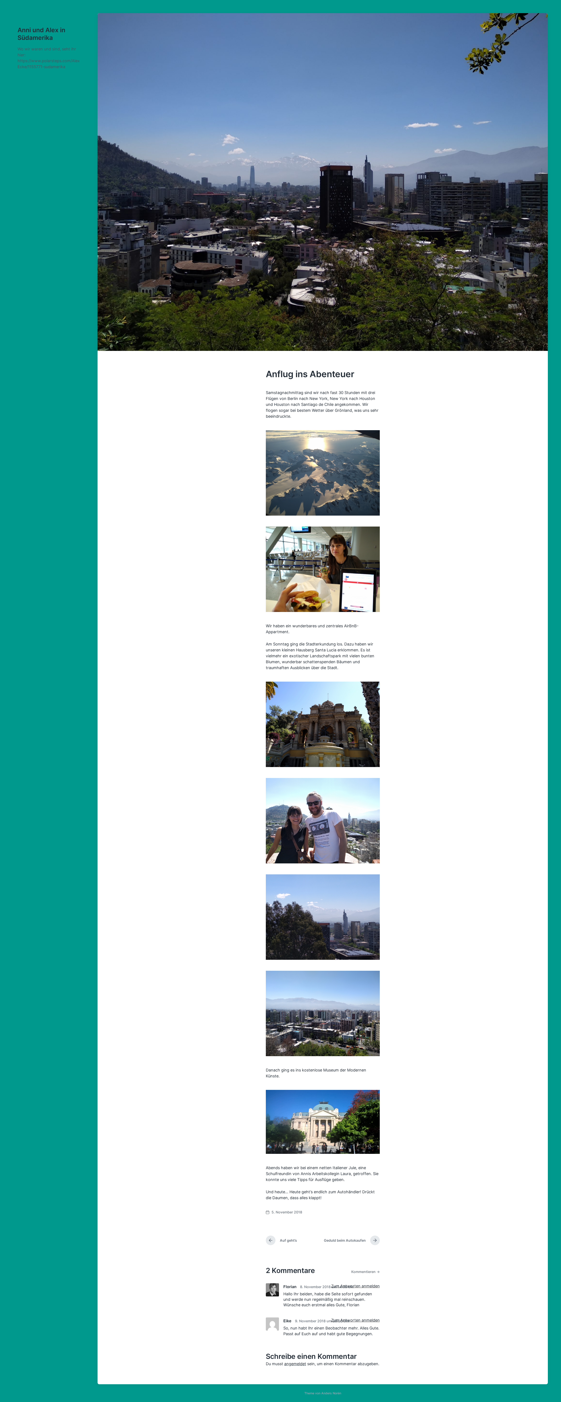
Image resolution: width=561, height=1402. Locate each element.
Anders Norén (331, 1393)
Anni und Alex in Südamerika (41, 33)
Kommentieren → (365, 1271)
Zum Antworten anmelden (355, 1286)
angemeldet (295, 1363)
